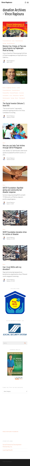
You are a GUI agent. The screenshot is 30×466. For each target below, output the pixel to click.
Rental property (6, 98)
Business (14, 87)
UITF (4, 100)
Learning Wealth (8, 450)
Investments (6, 95)
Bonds (4, 87)
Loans (13, 40)
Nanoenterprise (19, 40)
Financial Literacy (16, 90)
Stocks (16, 98)
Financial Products (14, 93)
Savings (4, 43)
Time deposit (22, 98)
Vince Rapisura (6, 2)
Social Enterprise (11, 43)
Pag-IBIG (21, 95)
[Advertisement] (15, 412)
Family (18, 87)
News (4, 142)
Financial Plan (6, 93)
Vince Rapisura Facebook (10, 431)
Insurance (21, 93)
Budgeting (8, 87)
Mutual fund (16, 95)
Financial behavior (7, 40)
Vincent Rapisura (11, 60)
